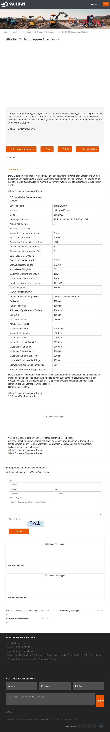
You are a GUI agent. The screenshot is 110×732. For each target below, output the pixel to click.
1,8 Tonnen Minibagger (45, 32)
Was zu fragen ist (16, 497)
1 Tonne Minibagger (15, 565)
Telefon (66, 149)
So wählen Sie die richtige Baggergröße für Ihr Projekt (24, 610)
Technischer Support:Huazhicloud (65, 719)
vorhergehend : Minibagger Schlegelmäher (26, 468)
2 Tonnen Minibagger (16, 597)
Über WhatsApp (89, 149)
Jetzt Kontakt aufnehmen (22, 149)
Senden (19, 531)
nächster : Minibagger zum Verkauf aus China (27, 472)
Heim (4, 32)
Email (49, 149)
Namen (12, 480)
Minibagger (27, 32)
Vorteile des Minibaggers (18, 619)
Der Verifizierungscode (18, 519)
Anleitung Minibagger (71, 610)
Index (101, 726)
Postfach (12, 489)
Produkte (15, 32)
